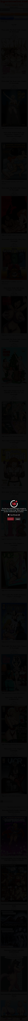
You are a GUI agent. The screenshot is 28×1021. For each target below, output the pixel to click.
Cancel (18, 519)
